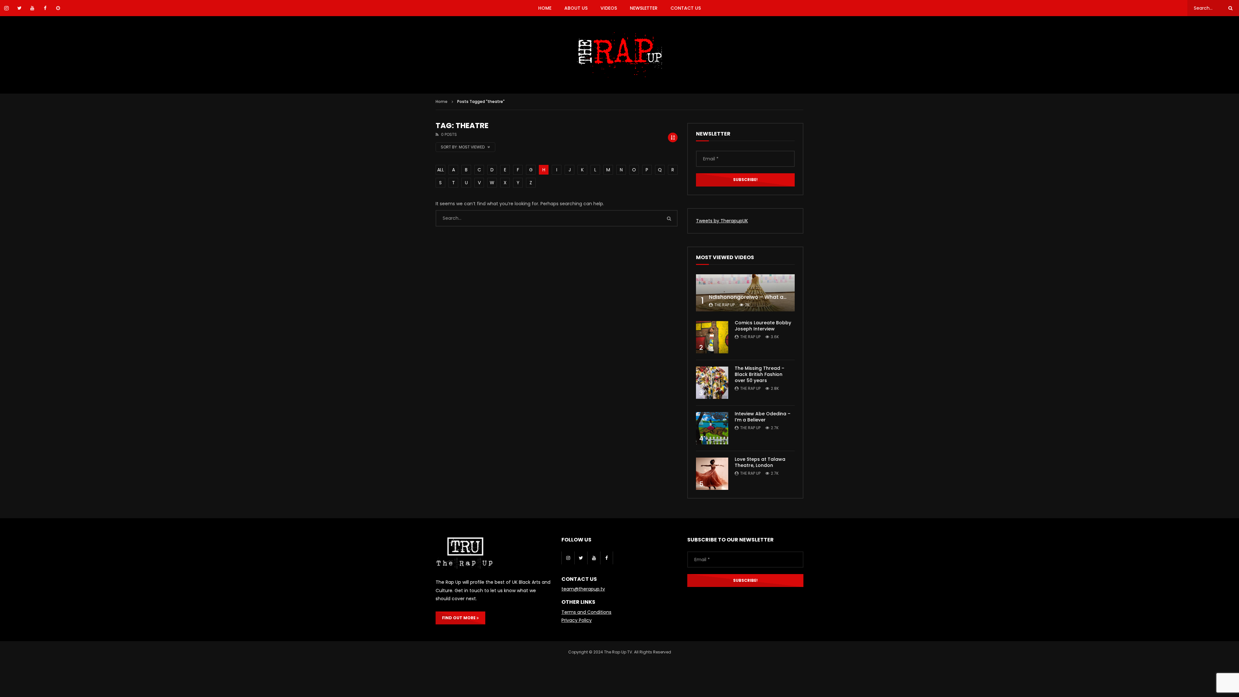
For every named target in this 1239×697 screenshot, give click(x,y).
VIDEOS (608, 8)
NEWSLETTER (644, 8)
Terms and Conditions (586, 612)
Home (442, 101)
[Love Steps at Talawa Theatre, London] (712, 474)
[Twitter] (580, 557)
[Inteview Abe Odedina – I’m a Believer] (712, 428)
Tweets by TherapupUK (722, 220)
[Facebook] (606, 557)
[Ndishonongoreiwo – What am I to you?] (745, 292)
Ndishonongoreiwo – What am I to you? (760, 297)
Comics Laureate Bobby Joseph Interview (763, 325)
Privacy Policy (576, 620)
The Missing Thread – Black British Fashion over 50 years (759, 374)
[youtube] (593, 557)
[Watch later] (58, 8)
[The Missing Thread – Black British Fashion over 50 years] (712, 383)
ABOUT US (576, 8)
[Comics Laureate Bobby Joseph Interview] (712, 337)
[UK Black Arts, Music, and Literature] (619, 54)
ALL (440, 170)
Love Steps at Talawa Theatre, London (760, 462)
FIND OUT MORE (459, 618)
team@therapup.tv (583, 589)
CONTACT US (685, 8)
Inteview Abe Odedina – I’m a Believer (763, 416)
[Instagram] (567, 557)
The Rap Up (724, 305)
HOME (544, 8)
